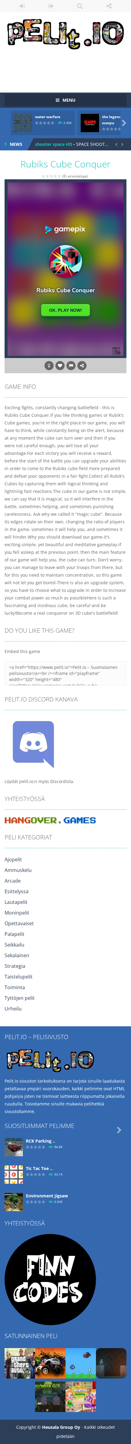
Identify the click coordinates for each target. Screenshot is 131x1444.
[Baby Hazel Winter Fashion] (81, 1396)
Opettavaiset (19, 923)
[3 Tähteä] (52, 176)
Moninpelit (17, 912)
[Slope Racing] (50, 1363)
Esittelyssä (17, 891)
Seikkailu (14, 944)
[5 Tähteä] (60, 176)
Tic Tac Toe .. (39, 1168)
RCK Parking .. (40, 1141)
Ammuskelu (18, 870)
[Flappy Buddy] (81, 1363)
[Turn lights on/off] (49, 365)
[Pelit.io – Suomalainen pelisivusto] (65, 33)
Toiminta (15, 987)
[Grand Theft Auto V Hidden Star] (20, 1363)
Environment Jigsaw (47, 1196)
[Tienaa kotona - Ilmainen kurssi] (50, 1279)
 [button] (71, 365)
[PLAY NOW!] (23, 122)
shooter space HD (53, 144)
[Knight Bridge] (111, 1363)
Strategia (15, 966)
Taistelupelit (19, 976)
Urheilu (13, 1008)
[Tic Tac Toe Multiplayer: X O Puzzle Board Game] (14, 1174)
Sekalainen (17, 955)
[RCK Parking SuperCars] (14, 1147)
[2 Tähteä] (48, 176)
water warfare (47, 116)
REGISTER (51, 6)
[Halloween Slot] (50, 1396)
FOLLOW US (109, 6)
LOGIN (22, 6)
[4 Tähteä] (56, 176)
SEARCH (80, 6)
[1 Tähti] (44, 176)
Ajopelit (13, 859)
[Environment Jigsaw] (14, 1201)
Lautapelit (16, 902)
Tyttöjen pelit (20, 998)
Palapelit (14, 934)
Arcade (13, 880)
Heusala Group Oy (61, 1427)
